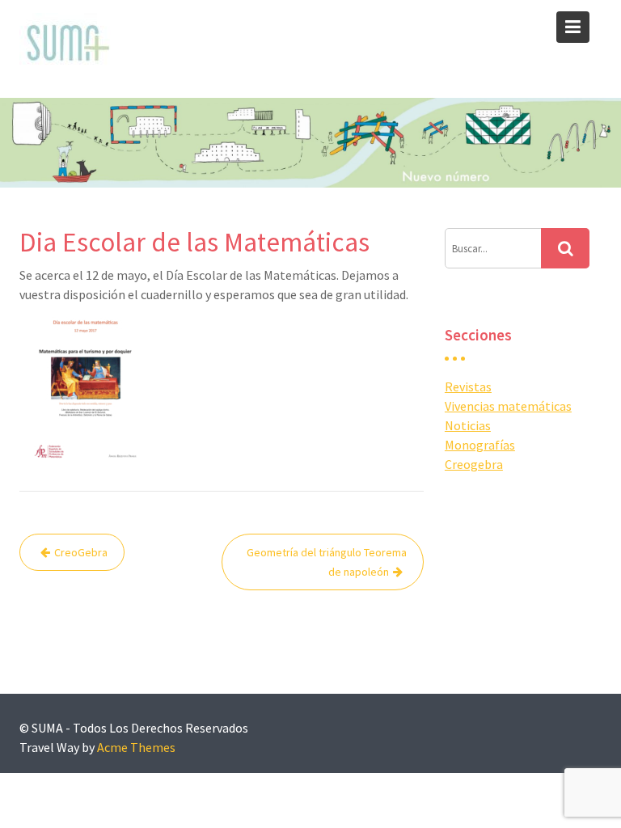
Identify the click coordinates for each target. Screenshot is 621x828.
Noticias (468, 425)
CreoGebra (81, 552)
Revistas (468, 386)
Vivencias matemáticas (508, 406)
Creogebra (474, 464)
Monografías (480, 445)
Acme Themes (136, 747)
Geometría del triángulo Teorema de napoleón (327, 562)
